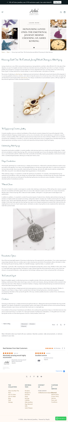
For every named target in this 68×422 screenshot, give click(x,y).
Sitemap (10, 402)
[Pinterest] (34, 376)
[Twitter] (27, 376)
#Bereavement (24, 324)
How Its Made (12, 396)
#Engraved (23, 326)
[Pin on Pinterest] (64, 325)
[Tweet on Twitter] (61, 325)
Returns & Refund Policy (55, 393)
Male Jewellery (29, 402)
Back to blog (7, 323)
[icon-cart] (64, 12)
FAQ (9, 400)
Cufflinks (27, 400)
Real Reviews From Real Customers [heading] (15, 348)
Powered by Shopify (44, 419)
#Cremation (32, 324)
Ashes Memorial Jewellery (31, 419)
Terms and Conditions (54, 401)
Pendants (27, 391)
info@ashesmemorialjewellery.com (47, 393)
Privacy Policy (55, 396)
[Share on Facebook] (57, 325)
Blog (9, 398)
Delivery (53, 398)
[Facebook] (30, 376)
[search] (61, 12)
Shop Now (57, 2)
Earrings (27, 398)
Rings (26, 396)
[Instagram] (37, 376)
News (8, 52)
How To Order (12, 394)
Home (3, 52)
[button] (62, 348)
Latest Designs (29, 408)
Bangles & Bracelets (27, 393)
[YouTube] (41, 376)
